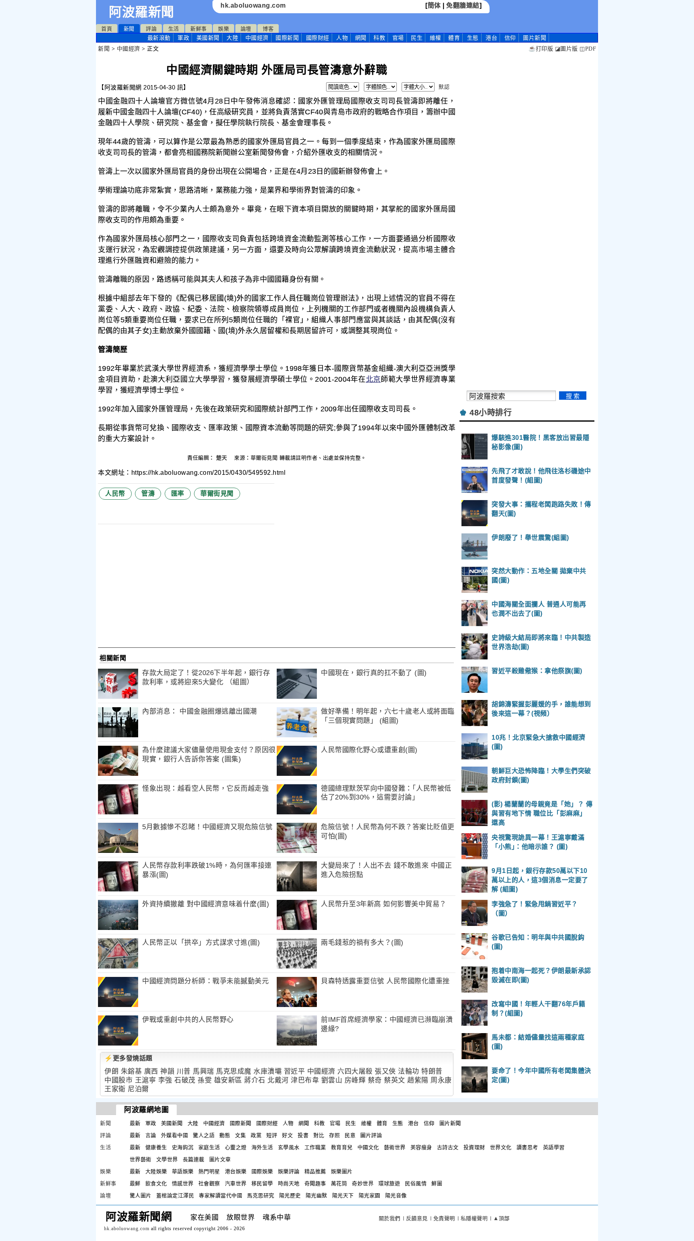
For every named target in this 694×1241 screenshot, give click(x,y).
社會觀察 (209, 1183)
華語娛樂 (183, 1171)
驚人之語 (203, 1135)
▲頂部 (501, 1218)
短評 (271, 1135)
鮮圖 (436, 1183)
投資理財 (474, 1147)
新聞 (129, 29)
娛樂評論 (289, 1171)
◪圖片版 (566, 49)
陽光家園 (369, 1195)
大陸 (232, 38)
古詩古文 (448, 1147)
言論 (150, 1135)
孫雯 (205, 1080)
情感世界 (183, 1183)
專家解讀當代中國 (220, 1195)
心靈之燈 (236, 1147)
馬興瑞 (203, 1071)
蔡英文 (394, 1080)
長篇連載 (193, 1159)
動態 (224, 1135)
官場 (398, 38)
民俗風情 (416, 1183)
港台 (491, 38)
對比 (318, 1135)
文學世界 (167, 1159)
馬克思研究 (260, 1195)
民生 (417, 38)
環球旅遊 (389, 1183)
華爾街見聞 (217, 493)
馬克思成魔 (233, 1071)
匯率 (177, 493)
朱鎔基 (131, 1071)
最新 (159, 38)
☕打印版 (541, 49)
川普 (184, 1071)
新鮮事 (198, 29)
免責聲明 (444, 1218)
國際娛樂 (262, 1171)
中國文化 (368, 1147)
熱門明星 (209, 1171)
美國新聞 (208, 38)
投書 (303, 1135)
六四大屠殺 (355, 1071)
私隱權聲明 (474, 1218)
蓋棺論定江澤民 (175, 1195)
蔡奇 (375, 1080)
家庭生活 (209, 1147)
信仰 (510, 38)
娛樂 (223, 29)
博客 (268, 29)
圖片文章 (220, 1159)
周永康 (441, 1080)
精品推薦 (315, 1171)
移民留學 (262, 1183)
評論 (151, 29)
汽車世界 (236, 1183)
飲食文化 (156, 1183)
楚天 (222, 458)
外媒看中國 (174, 1135)
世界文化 (501, 1147)
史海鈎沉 (183, 1147)
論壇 (246, 29)
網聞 (361, 38)
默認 (444, 87)
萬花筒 (339, 1183)
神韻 (167, 1071)
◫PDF (588, 49)
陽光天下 (343, 1195)
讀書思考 (527, 1147)
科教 (379, 38)
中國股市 (118, 1080)
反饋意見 (417, 1218)
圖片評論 (371, 1135)
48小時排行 (490, 412)
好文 (287, 1135)
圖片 (534, 38)
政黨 (256, 1135)
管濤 (148, 493)
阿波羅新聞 (141, 12)
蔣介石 (254, 1080)
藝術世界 (395, 1147)
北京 (373, 379)
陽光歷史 (290, 1195)
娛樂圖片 (342, 1171)
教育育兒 (342, 1147)
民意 (350, 1135)
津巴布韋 (305, 1080)
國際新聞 (287, 38)
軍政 (183, 38)
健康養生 (156, 1147)
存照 (334, 1135)
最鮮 (135, 1183)
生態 (473, 38)
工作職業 (315, 1147)
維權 (435, 38)
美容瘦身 (421, 1147)
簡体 (434, 5)
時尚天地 (289, 1183)
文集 (240, 1135)
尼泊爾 (138, 1089)
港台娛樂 (236, 1171)
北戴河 (278, 1080)
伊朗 (111, 1071)
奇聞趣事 (315, 1183)
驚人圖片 (140, 1195)
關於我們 (389, 1218)
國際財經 (317, 38)
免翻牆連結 (463, 5)
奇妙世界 (363, 1183)
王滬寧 (145, 1080)
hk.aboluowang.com (253, 5)
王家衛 (115, 1089)
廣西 (151, 1071)
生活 (173, 29)
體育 (454, 38)
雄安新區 (228, 1080)
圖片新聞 (450, 1123)
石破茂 (185, 1080)
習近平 (294, 1071)
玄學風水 (289, 1147)
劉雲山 (332, 1080)
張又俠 (385, 1071)
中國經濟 (257, 38)
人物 (342, 38)
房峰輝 (355, 1080)
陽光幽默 (316, 1195)
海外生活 (262, 1147)
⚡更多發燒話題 (128, 1058)
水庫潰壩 (267, 1071)
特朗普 (432, 1071)
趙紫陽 (418, 1080)
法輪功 (408, 1071)
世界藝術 (140, 1159)
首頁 (106, 29)
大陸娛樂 (156, 1171)
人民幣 (115, 493)
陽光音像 (396, 1195)
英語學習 (554, 1147)
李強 (165, 1080)
